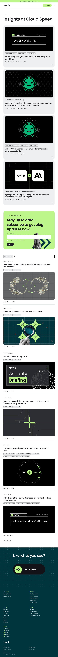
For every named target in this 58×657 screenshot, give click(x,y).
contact (5, 618)
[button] (54, 5)
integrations (33, 600)
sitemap (5, 622)
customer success (35, 615)
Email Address (10, 233)
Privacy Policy (6, 647)
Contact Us (6, 652)
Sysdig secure (7, 594)
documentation (34, 613)
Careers (5, 613)
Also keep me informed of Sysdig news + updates (17, 240)
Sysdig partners (34, 594)
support (32, 609)
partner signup (34, 596)
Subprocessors (32, 647)
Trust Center (32, 649)
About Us (5, 609)
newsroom (6, 615)
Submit (10, 244)
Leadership (6, 611)
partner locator (34, 598)
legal (4, 620)
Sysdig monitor (7, 596)
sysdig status (33, 611)
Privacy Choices (7, 649)
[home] (6, 5)
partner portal (33, 602)
